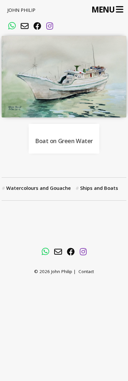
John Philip (21, 11)
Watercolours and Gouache (38, 189)
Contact (86, 272)
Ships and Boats (99, 189)
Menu (103, 10)
